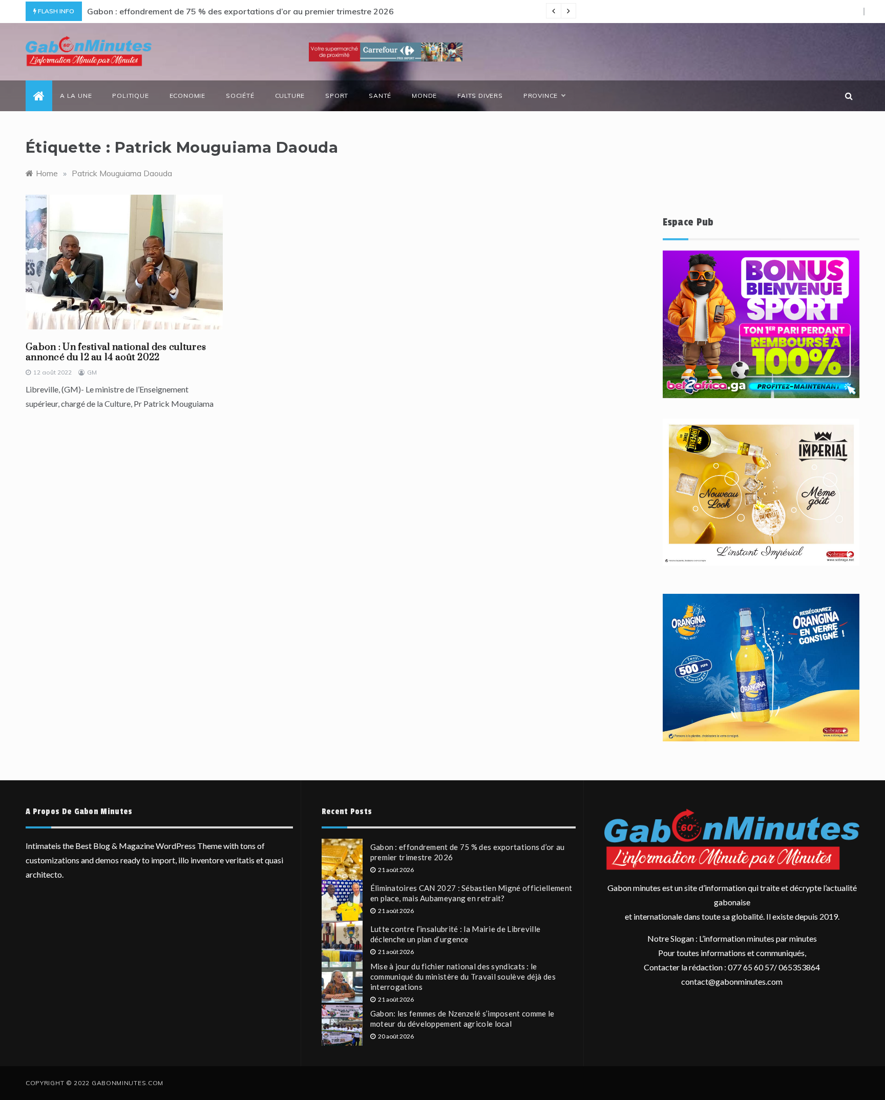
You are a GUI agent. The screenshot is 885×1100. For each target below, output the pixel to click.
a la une (76, 95)
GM (92, 372)
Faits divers (480, 95)
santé (380, 95)
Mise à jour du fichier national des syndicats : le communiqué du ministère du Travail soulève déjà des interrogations (463, 976)
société (240, 95)
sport (336, 95)
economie (187, 95)
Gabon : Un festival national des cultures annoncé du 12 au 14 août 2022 (116, 352)
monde (424, 95)
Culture (290, 95)
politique (130, 95)
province (540, 95)
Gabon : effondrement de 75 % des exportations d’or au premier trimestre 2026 (240, 11)
